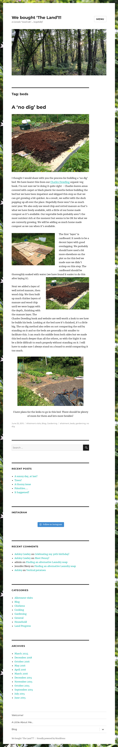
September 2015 (24, 689)
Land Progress (23, 625)
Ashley (18, 570)
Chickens (20, 605)
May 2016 (20, 665)
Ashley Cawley (23, 554)
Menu (100, 19)
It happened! (22, 492)
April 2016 (20, 669)
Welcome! (17, 715)
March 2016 (21, 673)
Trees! (18, 480)
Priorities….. (21, 488)
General (19, 617)
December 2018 (23, 657)
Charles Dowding (60, 182)
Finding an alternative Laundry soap (46, 562)
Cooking (19, 609)
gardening (81, 423)
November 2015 (23, 681)
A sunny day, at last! (26, 476)
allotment (64, 423)
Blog (44, 423)
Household (21, 621)
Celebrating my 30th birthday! (52, 554)
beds (72, 423)
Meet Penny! (42, 558)
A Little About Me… (22, 722)
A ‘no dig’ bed (29, 107)
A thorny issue (23, 484)
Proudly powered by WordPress (51, 738)
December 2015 (23, 677)
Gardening (52, 423)
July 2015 (20, 693)
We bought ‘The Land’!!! (36, 17)
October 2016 (22, 661)
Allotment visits (33, 423)
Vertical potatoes (36, 570)
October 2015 (22, 685)
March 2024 (21, 653)
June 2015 (20, 697)
